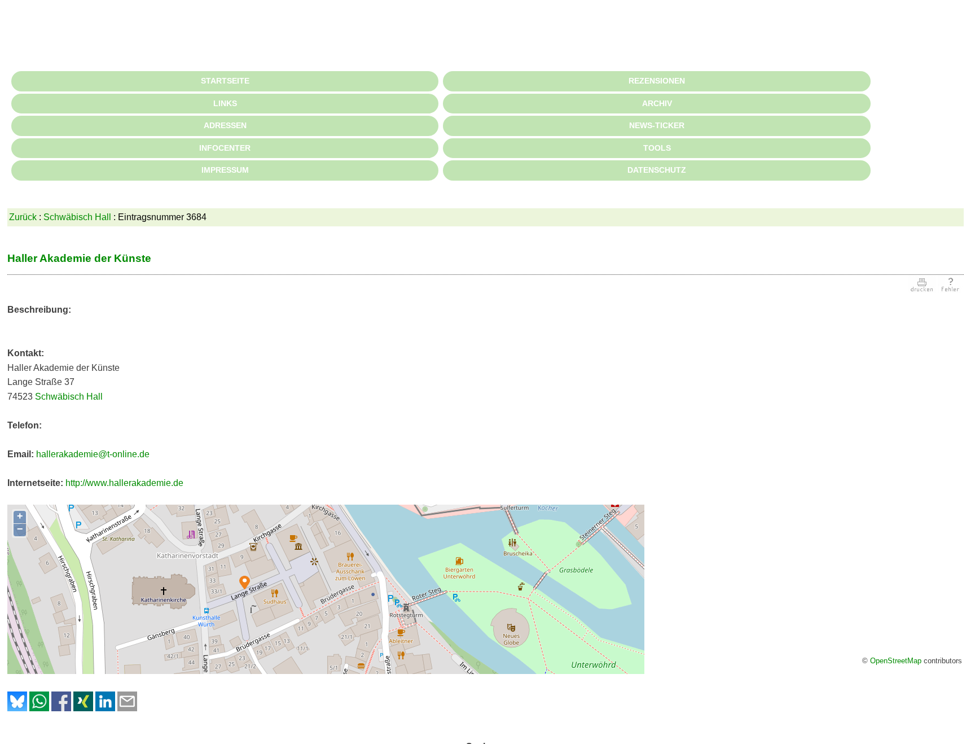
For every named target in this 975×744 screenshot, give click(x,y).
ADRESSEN (225, 125)
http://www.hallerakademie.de (124, 483)
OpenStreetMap (895, 661)
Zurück (23, 217)
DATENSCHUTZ (656, 169)
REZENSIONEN (657, 80)
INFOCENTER (225, 147)
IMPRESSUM (225, 169)
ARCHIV (657, 103)
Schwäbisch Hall (77, 217)
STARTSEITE (225, 80)
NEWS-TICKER (656, 125)
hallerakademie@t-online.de (93, 454)
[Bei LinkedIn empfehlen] (105, 708)
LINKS (225, 103)
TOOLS (657, 147)
